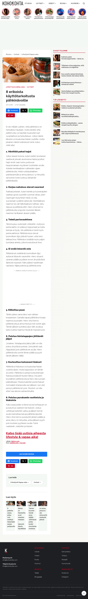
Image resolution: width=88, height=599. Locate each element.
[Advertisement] (26, 288)
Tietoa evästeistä (80, 595)
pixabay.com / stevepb (17, 443)
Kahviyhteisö (66, 552)
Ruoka (62, 3)
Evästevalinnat (61, 595)
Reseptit (64, 559)
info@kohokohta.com (10, 560)
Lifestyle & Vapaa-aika (30, 54)
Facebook (65, 573)
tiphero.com (15, 441)
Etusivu (28, 3)
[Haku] (83, 3)
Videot (51, 3)
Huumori (74, 3)
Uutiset (39, 3)
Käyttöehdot (70, 595)
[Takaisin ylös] (84, 593)
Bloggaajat (38, 577)
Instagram (65, 577)
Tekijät (37, 573)
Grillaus (64, 555)
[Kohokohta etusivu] (13, 3)
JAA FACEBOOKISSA (26, 454)
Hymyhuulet (66, 563)
